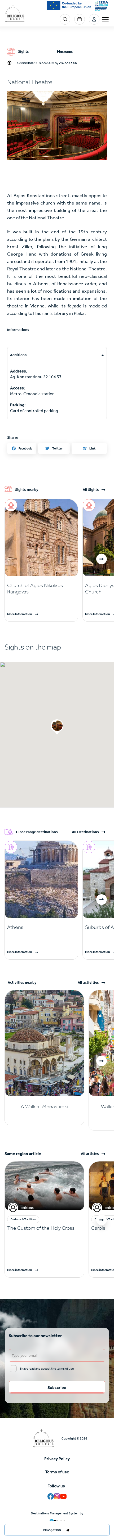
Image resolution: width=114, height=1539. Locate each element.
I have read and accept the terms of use (47, 1368)
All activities (88, 982)
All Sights (91, 490)
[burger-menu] (105, 19)
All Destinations (85, 832)
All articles (90, 1154)
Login (94, 19)
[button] (57, 125)
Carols (98, 1228)
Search (65, 19)
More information (19, 1270)
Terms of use (57, 1471)
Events (79, 19)
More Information (19, 614)
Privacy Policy (57, 1458)
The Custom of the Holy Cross (40, 1228)
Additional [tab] (19, 355)
